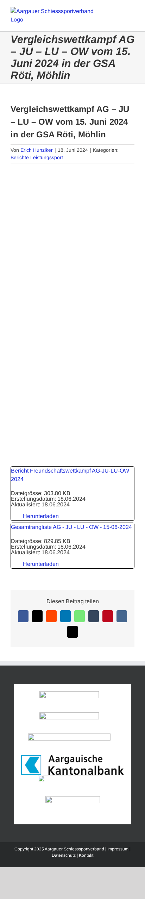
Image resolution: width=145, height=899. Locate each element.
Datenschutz (64, 855)
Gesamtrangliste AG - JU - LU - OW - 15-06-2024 (71, 527)
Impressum (117, 849)
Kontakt (86, 855)
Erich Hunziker (36, 150)
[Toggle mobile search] (119, 10)
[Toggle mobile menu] (131, 10)
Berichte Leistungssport (37, 157)
